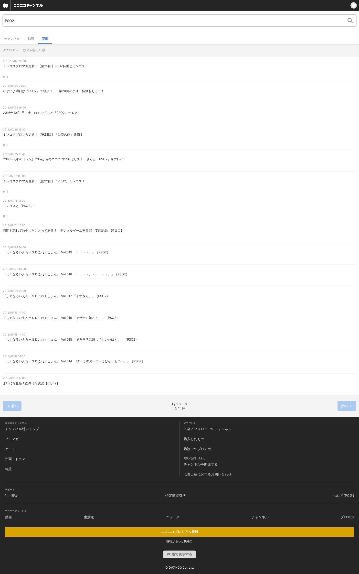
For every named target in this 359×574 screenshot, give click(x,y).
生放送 (89, 517)
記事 (45, 39)
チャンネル (12, 39)
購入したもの (194, 439)
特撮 (8, 469)
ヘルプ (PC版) (343, 495)
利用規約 (12, 495)
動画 (31, 39)
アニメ (10, 449)
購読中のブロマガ (197, 449)
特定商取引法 (175, 495)
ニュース (173, 517)
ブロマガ (12, 439)
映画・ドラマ (15, 459)
